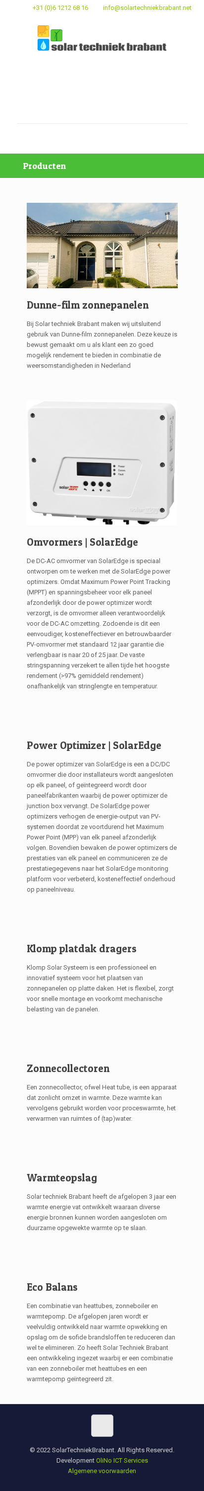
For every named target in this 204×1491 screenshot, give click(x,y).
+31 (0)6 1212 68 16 (60, 7)
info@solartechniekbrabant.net (147, 7)
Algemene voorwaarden (102, 1471)
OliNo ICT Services (122, 1460)
